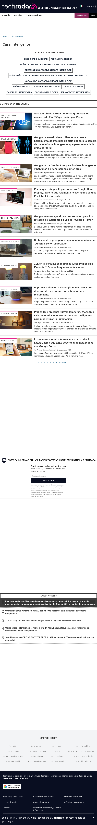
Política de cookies (10, 802)
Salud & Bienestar (8, 139)
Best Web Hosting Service (12, 756)
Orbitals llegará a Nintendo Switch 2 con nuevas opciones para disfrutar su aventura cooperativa (45, 612)
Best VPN (13, 746)
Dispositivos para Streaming (8, 116)
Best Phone (57, 746)
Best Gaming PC (36, 756)
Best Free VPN (13, 751)
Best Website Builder (13, 761)
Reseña (6, 15)
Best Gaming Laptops (37, 751)
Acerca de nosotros (41, 802)
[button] (91, 6)
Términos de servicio (56, 485)
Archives (62, 363)
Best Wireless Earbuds (83, 756)
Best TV (57, 751)
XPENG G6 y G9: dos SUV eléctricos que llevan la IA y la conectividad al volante (43, 621)
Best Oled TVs (57, 756)
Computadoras (35, 15)
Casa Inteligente (17, 36)
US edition (56, 817)
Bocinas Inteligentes (10, 167)
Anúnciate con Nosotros (74, 802)
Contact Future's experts (43, 796)
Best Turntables (83, 746)
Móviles (18, 15)
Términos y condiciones (13, 796)
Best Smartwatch (57, 761)
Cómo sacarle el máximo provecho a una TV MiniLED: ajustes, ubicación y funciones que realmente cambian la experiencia (48, 629)
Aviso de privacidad (56, 487)
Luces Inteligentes (9, 265)
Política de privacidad (73, 796)
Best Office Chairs (83, 761)
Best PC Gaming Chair (37, 761)
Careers (6, 807)
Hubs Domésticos (8, 191)
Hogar (5, 36)
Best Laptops (36, 746)
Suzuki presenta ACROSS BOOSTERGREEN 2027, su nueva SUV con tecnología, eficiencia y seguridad (49, 638)
